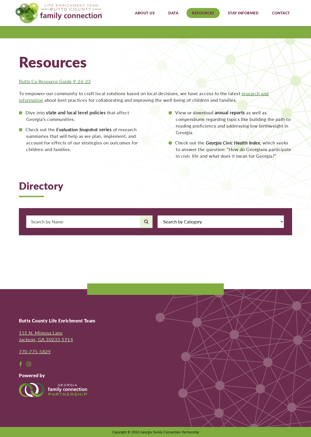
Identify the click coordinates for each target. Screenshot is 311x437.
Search (146, 221)
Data (173, 13)
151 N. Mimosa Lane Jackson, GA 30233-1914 (46, 336)
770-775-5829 (35, 351)
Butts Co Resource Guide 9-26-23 (55, 81)
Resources (203, 13)
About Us (145, 13)
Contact (281, 13)
